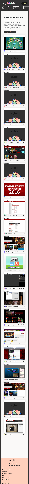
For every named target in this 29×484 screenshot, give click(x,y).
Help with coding (6, 477)
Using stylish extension (7, 469)
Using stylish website (7, 473)
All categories (5, 479)
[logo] (9, 3)
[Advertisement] (15, 12)
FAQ (3, 475)
